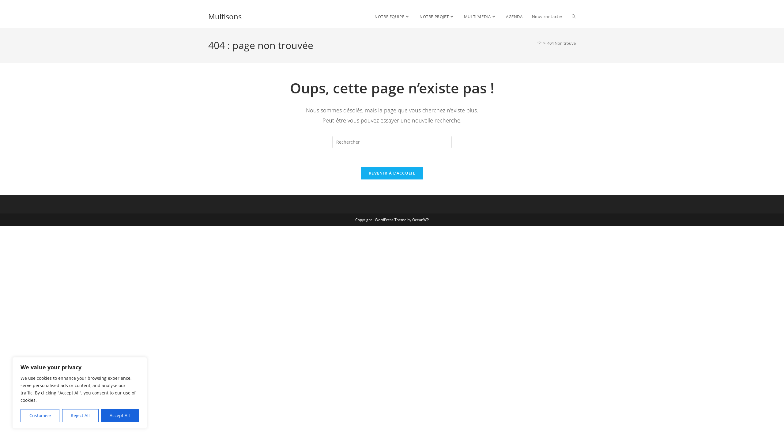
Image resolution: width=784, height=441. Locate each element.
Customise (40, 415)
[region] (79, 393)
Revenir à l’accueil (392, 173)
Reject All (80, 415)
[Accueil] (539, 43)
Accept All (120, 415)
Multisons (225, 16)
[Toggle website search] (573, 16)
